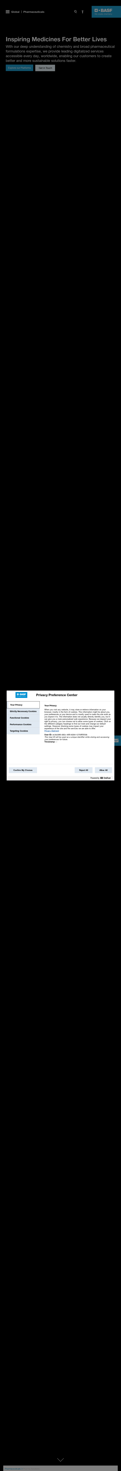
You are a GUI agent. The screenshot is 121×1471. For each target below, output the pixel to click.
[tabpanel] (78, 725)
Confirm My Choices (22, 770)
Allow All (103, 770)
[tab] (23, 705)
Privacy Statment (51, 731)
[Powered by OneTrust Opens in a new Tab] (101, 778)
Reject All (83, 770)
